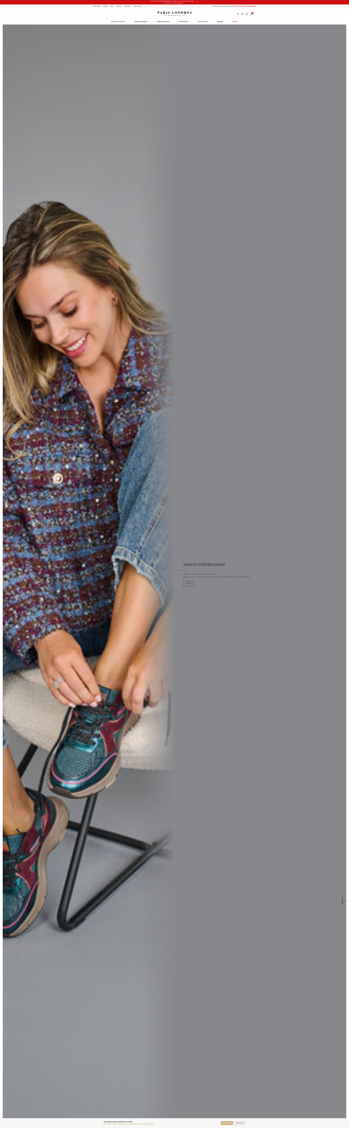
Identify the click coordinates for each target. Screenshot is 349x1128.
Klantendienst (96, 6)
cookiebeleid (150, 1124)
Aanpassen (239, 1123)
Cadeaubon (127, 6)
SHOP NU (188, 582)
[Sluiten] (197, 2)
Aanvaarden (227, 1123)
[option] (174, 574)
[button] (238, 14)
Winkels (105, 6)
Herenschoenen (163, 21)
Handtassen (183, 21)
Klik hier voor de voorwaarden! (173, 3)
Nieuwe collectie (118, 21)
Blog (111, 6)
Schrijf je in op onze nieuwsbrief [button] (244, 6)
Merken (220, 21)
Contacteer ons (137, 6)
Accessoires (203, 21)
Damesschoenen (140, 21)
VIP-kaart (118, 6)
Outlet (235, 21)
